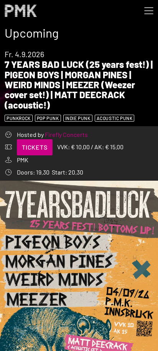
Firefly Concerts (66, 134)
